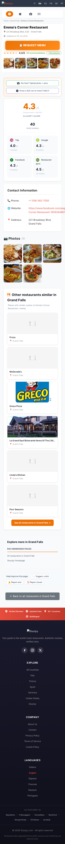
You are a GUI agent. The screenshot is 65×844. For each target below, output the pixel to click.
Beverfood (53, 815)
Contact (32, 729)
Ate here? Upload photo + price (34, 83)
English (32, 773)
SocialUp (46, 820)
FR (51, 3)
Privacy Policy (32, 735)
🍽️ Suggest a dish (41, 576)
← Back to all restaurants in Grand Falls (32, 596)
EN (40, 3)
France (32, 681)
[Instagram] (32, 650)
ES (45, 3)
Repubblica (10, 815)
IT (35, 3)
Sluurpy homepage (16, 560)
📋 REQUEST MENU (32, 45)
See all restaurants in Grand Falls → (32, 522)
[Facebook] (25, 650)
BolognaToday (20, 820)
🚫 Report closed (34, 582)
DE (56, 3)
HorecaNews (39, 815)
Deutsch (32, 790)
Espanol (32, 778)
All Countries (32, 669)
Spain (32, 687)
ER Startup (35, 820)
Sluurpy (32, 704)
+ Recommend (54, 53)
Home (6, 21)
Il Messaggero (24, 815)
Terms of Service (32, 741)
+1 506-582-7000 (39, 200)
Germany (32, 692)
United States (32, 698)
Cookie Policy (32, 747)
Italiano (32, 767)
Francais (32, 784)
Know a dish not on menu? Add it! (34, 91)
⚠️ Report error (14, 582)
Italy (32, 675)
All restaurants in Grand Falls (20, 556)
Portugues (33, 795)
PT (62, 3)
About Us (32, 724)
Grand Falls (15, 21)
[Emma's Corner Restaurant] (9, 63)
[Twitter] (40, 650)
